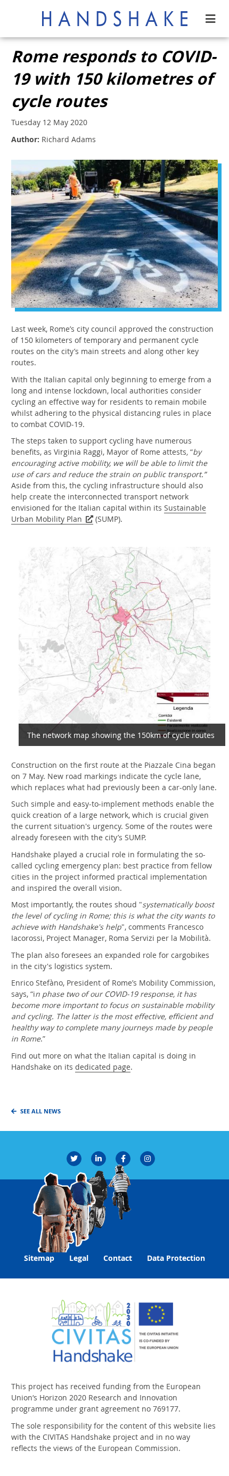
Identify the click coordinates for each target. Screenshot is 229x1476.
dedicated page (102, 1067)
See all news (40, 1111)
